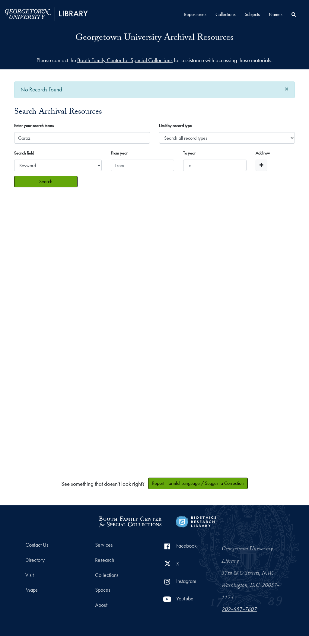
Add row (263, 153)
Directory (35, 560)
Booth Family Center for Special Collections (125, 60)
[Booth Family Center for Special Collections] (129, 521)
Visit (29, 575)
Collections (225, 14)
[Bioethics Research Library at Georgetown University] (196, 521)
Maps (31, 590)
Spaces (102, 590)
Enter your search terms (34, 125)
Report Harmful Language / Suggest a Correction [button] (198, 483)
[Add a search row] (261, 165)
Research (104, 560)
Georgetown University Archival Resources (154, 38)
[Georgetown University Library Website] (46, 13)
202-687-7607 (239, 610)
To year (189, 153)
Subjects (252, 14)
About (101, 605)
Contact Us (36, 545)
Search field (24, 153)
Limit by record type (175, 125)
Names (275, 14)
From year (119, 153)
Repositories (195, 14)
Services (104, 545)
